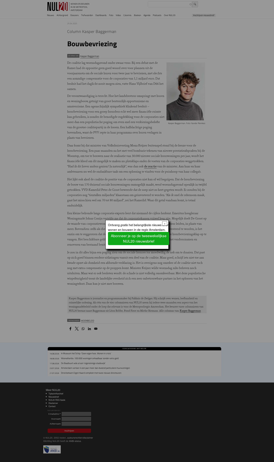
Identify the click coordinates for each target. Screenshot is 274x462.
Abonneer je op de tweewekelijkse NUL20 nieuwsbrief (138, 238)
